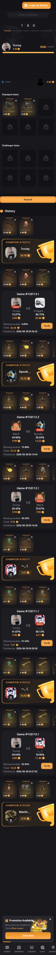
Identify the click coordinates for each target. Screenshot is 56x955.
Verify (47, 326)
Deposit (28, 199)
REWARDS (18, 952)
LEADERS (32, 952)
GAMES (7, 952)
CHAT (42, 952)
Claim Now (28, 935)
